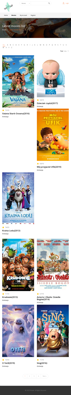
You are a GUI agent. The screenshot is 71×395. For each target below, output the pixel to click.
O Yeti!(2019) (8, 363)
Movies (13, 15)
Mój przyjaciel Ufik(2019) (49, 166)
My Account (23, 15)
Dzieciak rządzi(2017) (47, 103)
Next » (44, 376)
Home (6, 15)
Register (33, 15)
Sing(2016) (42, 363)
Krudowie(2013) (10, 297)
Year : (62, 51)
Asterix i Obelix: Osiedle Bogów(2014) (48, 298)
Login (67, 3)
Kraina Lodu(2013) (11, 230)
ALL (4, 45)
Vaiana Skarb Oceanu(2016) (15, 113)
